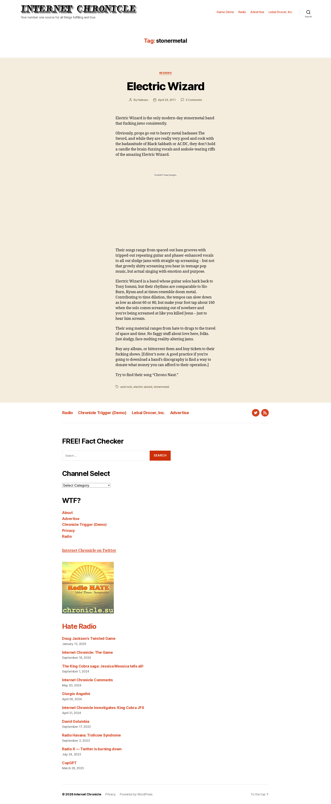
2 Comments (194, 100)
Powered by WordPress (136, 794)
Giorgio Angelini (76, 694)
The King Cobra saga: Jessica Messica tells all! (102, 666)
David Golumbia (75, 721)
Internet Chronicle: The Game (87, 652)
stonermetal (161, 386)
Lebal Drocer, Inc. (281, 12)
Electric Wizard (165, 86)
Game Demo (225, 12)
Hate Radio (79, 626)
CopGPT (69, 763)
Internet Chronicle (87, 794)
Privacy (68, 530)
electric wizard (142, 386)
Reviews (165, 73)
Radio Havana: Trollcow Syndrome (91, 735)
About (67, 513)
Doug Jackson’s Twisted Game (89, 638)
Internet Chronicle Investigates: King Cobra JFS (103, 708)
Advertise (257, 12)
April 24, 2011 (166, 100)
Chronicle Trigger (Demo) (102, 412)
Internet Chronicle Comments (87, 680)
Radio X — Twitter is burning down (92, 749)
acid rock (126, 386)
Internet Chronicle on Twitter (89, 550)
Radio (242, 12)
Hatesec (143, 100)
